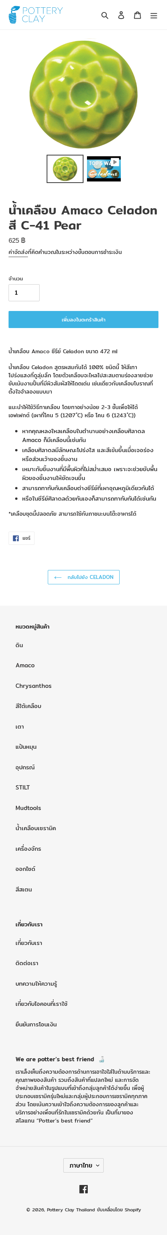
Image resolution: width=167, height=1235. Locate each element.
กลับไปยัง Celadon (89, 577)
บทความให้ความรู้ (36, 983)
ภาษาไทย (81, 1165)
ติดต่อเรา (27, 963)
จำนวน (16, 278)
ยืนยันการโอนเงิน (36, 1024)
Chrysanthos (34, 685)
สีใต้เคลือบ (28, 705)
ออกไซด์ (25, 868)
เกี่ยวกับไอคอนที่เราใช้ (42, 1003)
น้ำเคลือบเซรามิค (36, 828)
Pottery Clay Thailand (71, 1209)
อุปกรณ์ (25, 767)
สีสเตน (24, 889)
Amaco (25, 665)
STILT (23, 787)
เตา (20, 726)
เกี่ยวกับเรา (29, 942)
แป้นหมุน (26, 746)
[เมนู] (154, 15)
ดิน (19, 645)
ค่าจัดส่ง (18, 252)
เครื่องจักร (28, 848)
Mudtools (28, 807)
